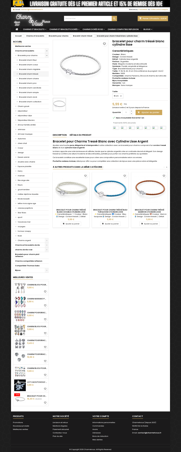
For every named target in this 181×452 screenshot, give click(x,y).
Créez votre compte (159, 9)
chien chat (22, 143)
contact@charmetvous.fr (32, 9)
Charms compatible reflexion (123, 29)
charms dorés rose (93, 29)
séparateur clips (25, 115)
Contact (137, 416)
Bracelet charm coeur (28, 64)
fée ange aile (23, 180)
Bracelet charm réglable (29, 69)
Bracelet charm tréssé (28, 74)
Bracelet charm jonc (28, 83)
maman (21, 175)
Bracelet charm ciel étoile (30, 88)
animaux (21, 129)
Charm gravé (23, 106)
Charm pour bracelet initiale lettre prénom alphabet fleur (37, 340)
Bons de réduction (100, 436)
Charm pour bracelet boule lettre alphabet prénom (37, 354)
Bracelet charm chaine (29, 78)
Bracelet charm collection (30, 101)
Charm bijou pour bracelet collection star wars (37, 326)
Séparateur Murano (26, 120)
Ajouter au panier (148, 112)
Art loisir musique (25, 134)
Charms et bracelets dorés (63, 29)
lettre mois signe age (27, 203)
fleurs (20, 185)
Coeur (20, 148)
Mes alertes (97, 439)
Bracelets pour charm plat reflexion (27, 255)
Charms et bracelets (34, 29)
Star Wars (22, 212)
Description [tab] (60, 134)
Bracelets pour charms (27, 55)
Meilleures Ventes (23, 277)
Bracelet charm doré (28, 97)
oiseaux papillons (25, 208)
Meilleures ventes (23, 46)
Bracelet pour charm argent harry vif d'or (37, 396)
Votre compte (100, 416)
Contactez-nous (60, 433)
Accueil (17, 41)
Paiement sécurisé (61, 429)
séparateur (23, 111)
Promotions (18, 422)
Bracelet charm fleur (28, 60)
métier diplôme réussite (28, 194)
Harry (20, 171)
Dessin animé (23, 157)
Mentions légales (60, 426)
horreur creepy (24, 231)
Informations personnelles (103, 422)
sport (20, 217)
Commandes (98, 426)
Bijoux (147, 29)
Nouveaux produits (21, 426)
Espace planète (24, 166)
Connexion (142, 9)
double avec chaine (26, 162)
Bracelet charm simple (29, 92)
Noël (20, 236)
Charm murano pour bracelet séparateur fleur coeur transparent (37, 299)
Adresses (96, 433)
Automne (22, 138)
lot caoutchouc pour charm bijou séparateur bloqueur (37, 382)
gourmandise (24, 189)
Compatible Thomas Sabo (27, 265)
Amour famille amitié (27, 125)
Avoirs (95, 429)
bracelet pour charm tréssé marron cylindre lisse (149, 210)
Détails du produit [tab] (80, 134)
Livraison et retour (60, 422)
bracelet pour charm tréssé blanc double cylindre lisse (71, 210)
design (21, 152)
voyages (21, 226)
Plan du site (58, 436)
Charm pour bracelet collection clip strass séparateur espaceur (37, 313)
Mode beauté (24, 199)
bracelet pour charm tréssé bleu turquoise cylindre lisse (110, 210)
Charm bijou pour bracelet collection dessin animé (37, 368)
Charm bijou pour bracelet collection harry (37, 285)
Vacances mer (24, 222)
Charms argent (24, 240)
